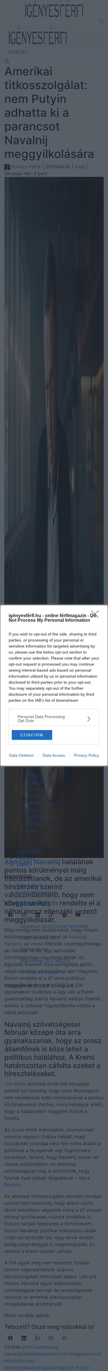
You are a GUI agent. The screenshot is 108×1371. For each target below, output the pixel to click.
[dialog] (54, 685)
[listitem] (54, 719)
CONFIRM (31, 735)
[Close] (96, 616)
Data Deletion (21, 755)
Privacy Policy (86, 755)
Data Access (54, 755)
